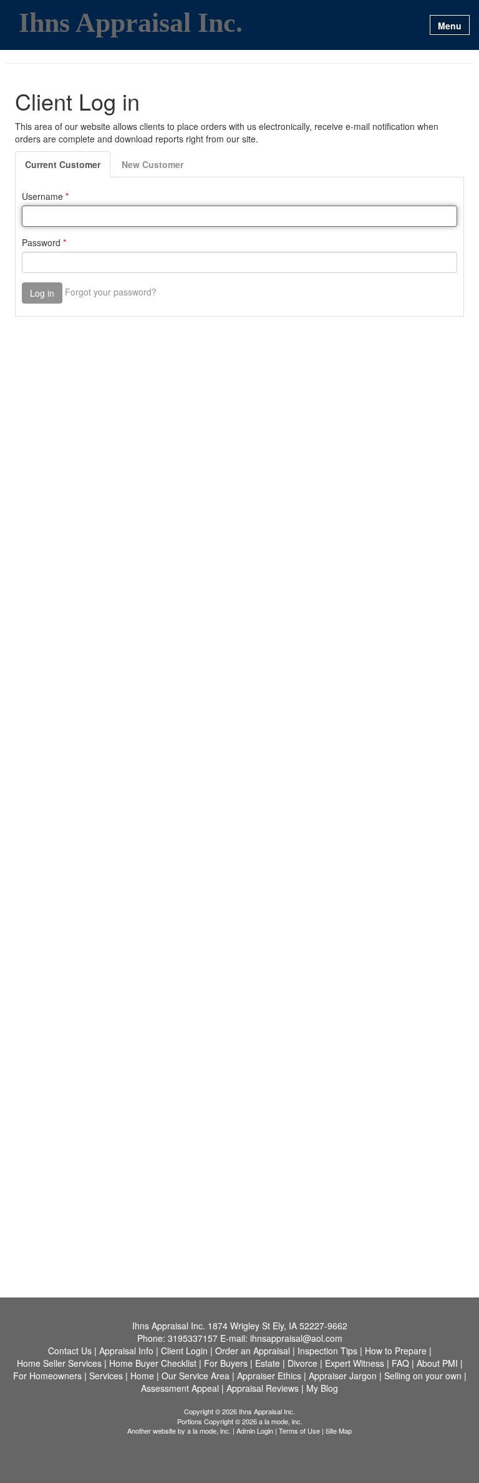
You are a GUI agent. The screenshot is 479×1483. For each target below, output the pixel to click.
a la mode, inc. (209, 1431)
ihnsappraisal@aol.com (296, 1338)
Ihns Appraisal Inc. (131, 23)
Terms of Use (299, 1431)
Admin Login (254, 1431)
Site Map (339, 1431)
